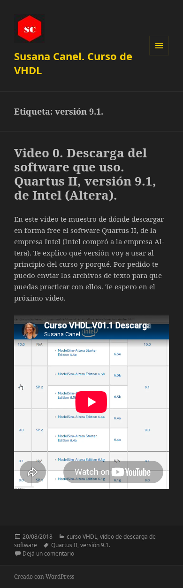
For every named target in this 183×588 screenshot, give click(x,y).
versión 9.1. (95, 545)
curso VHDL (82, 537)
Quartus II (64, 545)
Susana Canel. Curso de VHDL (73, 63)
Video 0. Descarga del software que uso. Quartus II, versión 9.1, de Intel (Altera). (85, 173)
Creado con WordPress (44, 576)
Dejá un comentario (48, 553)
